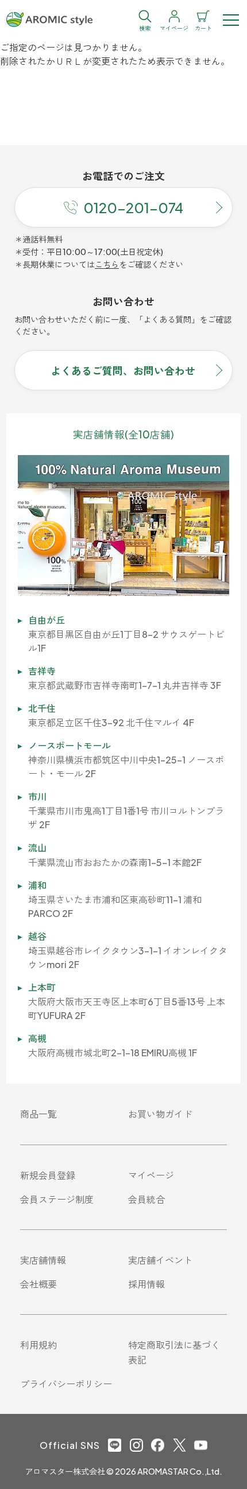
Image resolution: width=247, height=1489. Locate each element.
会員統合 (146, 1199)
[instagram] (136, 1445)
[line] (114, 1445)
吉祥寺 (42, 670)
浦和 (37, 885)
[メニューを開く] (231, 20)
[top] (49, 20)
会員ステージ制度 (57, 1199)
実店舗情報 (43, 1260)
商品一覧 (38, 1114)
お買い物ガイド (160, 1114)
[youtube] (200, 1445)
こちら (107, 264)
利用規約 (38, 1345)
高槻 (37, 1038)
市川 (37, 796)
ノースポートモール (69, 745)
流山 (37, 847)
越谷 (37, 936)
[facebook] (157, 1445)
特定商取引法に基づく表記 (174, 1352)
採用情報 (146, 1284)
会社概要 (38, 1284)
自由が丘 (46, 619)
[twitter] (179, 1445)
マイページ (151, 1175)
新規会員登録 (47, 1175)
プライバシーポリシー (66, 1384)
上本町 (42, 987)
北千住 (42, 708)
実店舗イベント (160, 1260)
